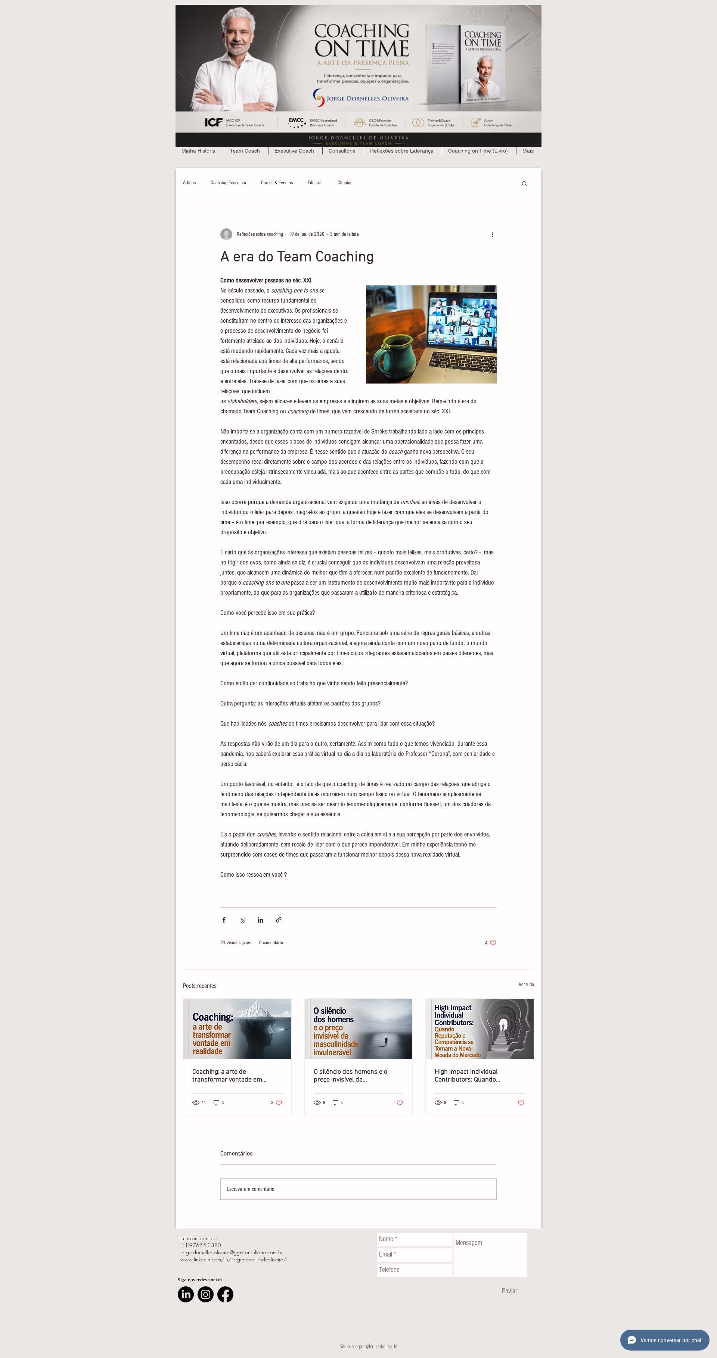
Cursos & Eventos (277, 183)
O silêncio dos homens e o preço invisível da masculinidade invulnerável (353, 1076)
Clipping (345, 183)
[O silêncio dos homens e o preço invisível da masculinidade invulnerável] (359, 1029)
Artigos (189, 183)
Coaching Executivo (228, 183)
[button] (524, 183)
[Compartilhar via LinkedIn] (260, 919)
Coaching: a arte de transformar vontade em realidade (227, 1076)
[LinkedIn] (186, 1294)
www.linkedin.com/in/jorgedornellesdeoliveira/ (233, 1259)
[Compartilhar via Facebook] (223, 919)
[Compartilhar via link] (278, 919)
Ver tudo (526, 985)
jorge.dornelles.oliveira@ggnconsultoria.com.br (231, 1252)
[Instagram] (206, 1294)
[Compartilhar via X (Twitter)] (242, 919)
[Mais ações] (492, 234)
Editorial (315, 183)
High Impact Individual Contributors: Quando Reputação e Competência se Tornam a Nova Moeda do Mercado (475, 1076)
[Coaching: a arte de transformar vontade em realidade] (237, 1029)
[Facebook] (225, 1294)
